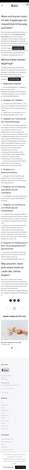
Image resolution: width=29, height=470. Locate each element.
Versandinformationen (7, 439)
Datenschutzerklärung (7, 449)
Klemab (3, 407)
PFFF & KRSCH (5, 421)
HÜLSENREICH (5, 410)
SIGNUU (3, 423)
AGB (2, 444)
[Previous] (2, 334)
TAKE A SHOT (4, 426)
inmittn (3, 413)
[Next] (26, 334)
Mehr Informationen (8, 467)
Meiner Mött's (4, 415)
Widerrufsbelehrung (6, 442)
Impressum (4, 447)
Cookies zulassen (20, 467)
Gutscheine (4, 428)
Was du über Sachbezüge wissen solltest (11, 342)
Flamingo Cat (4, 405)
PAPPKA (3, 418)
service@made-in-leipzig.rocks (12, 385)
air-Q (2, 402)
